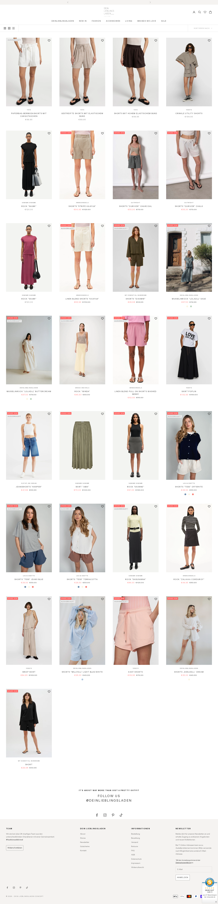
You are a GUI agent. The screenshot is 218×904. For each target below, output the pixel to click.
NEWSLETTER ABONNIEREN (137, 471)
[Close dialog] (163, 413)
